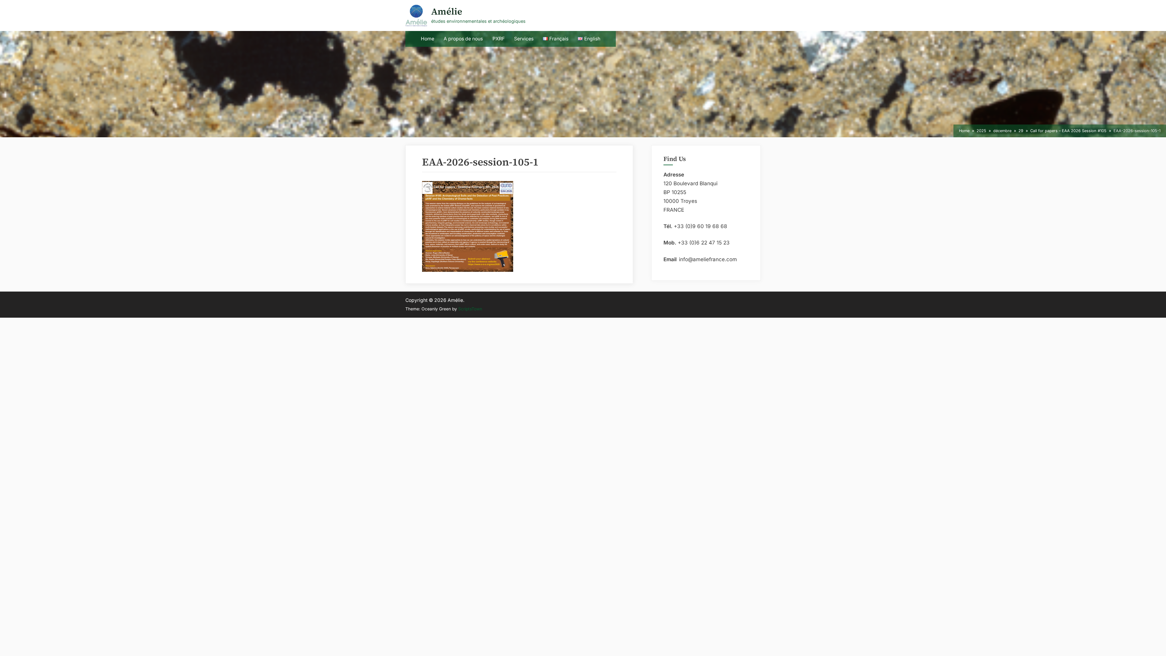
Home (427, 39)
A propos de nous (463, 39)
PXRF (499, 39)
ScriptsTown (470, 308)
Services (524, 39)
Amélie (446, 11)
